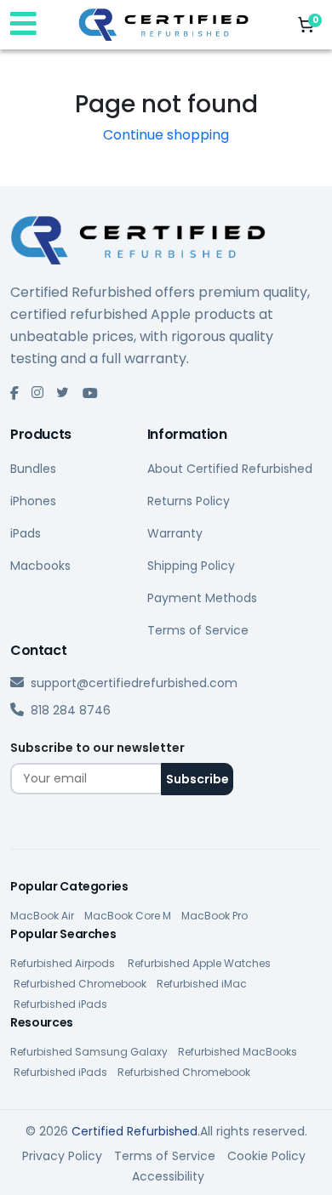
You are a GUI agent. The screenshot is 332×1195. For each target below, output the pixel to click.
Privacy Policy (62, 1155)
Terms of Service (198, 630)
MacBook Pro (214, 915)
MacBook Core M (127, 915)
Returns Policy (188, 500)
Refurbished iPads (60, 1004)
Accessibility (168, 1176)
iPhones (33, 500)
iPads (25, 533)
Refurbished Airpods (63, 963)
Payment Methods (202, 597)
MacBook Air (42, 915)
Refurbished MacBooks (237, 1051)
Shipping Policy (191, 565)
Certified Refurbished (134, 1131)
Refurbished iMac (202, 983)
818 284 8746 (71, 710)
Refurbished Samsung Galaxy (89, 1051)
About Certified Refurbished (229, 468)
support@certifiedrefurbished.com (134, 682)
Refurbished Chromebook (80, 983)
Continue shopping (166, 135)
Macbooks (40, 565)
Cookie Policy (266, 1155)
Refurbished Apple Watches (199, 963)
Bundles (33, 468)
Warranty (175, 533)
